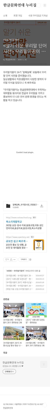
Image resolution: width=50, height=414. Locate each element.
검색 (39, 5)
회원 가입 (18, 15)
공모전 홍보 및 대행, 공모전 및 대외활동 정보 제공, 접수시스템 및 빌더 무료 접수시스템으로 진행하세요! (16, 246)
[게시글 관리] (14, 260)
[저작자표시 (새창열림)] (30, 259)
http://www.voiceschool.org (18, 217)
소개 (5, 15)
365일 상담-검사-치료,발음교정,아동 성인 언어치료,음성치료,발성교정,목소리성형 (24, 227)
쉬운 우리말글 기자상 (38, 15)
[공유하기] (11, 260)
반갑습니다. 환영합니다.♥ (13, 366)
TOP (45, 405)
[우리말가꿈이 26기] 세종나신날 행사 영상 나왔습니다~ (18, 283)
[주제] (45, 5)
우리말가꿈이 (19, 270)
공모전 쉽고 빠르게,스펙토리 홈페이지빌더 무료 (16, 241)
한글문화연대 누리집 (19, 5)
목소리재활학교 (14, 221)
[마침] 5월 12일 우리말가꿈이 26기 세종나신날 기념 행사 (19, 290)
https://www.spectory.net (17, 237)
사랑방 (9, 270)
